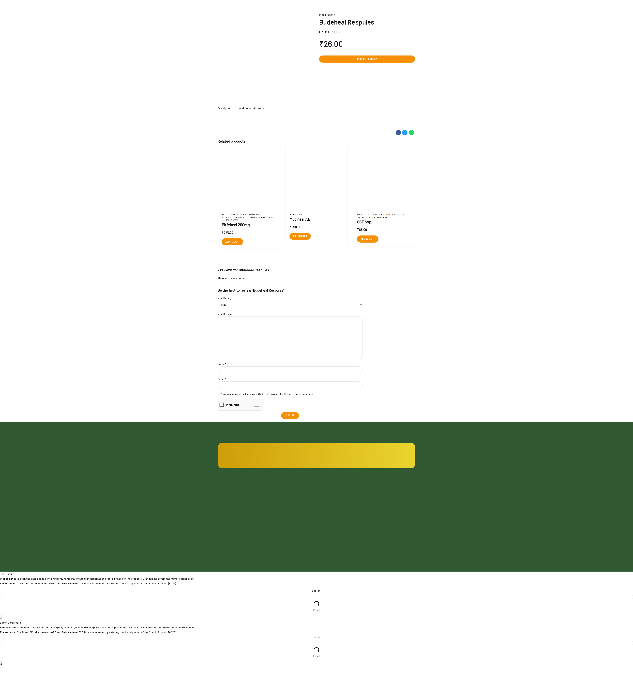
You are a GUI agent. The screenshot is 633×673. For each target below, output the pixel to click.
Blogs (271, 493)
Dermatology (377, 519)
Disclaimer (325, 528)
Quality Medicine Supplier (333, 510)
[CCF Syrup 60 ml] (384, 178)
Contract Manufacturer (332, 493)
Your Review (225, 314)
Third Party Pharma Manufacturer (337, 501)
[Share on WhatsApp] (411, 132)
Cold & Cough (377, 214)
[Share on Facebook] (398, 132)
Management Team (279, 519)
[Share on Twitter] (404, 132)
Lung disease (268, 217)
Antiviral (362, 214)
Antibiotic (376, 493)
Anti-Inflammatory (249, 214)
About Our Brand (277, 528)
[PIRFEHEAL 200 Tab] (249, 178)
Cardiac (375, 501)
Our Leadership (277, 510)
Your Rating (224, 298)
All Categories (378, 528)
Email (222, 379)
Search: (316, 590)
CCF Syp (364, 222)
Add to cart (232, 241)
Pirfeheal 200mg (236, 224)
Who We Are (275, 501)
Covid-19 (253, 217)
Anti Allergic (229, 214)
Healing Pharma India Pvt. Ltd (244, 527)
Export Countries (277, 537)
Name (222, 363)
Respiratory (327, 14)
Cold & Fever (394, 214)
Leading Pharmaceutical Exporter (337, 519)
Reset (316, 609)
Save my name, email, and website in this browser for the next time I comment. (267, 394)
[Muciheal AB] (317, 178)
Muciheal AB (299, 219)
